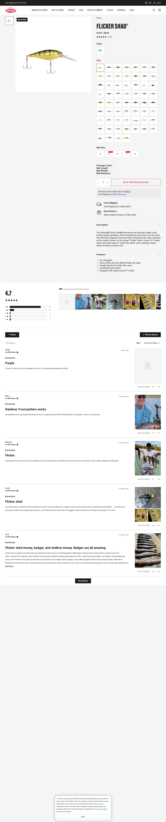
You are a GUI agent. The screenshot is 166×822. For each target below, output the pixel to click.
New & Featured (39, 10)
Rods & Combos (95, 10)
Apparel (121, 10)
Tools (110, 10)
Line (81, 10)
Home (98, 18)
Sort (139, 343)
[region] (110, 302)
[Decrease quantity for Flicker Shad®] (99, 182)
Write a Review (153, 335)
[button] (104, 36)
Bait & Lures (58, 10)
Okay (83, 817)
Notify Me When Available (136, 182)
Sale (132, 10)
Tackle (71, 10)
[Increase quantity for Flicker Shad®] (107, 182)
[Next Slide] (159, 302)
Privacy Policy (102, 809)
